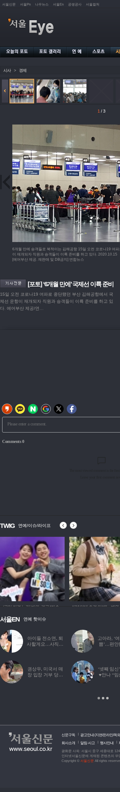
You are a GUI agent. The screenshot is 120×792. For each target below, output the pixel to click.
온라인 (108, 735)
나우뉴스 (42, 4)
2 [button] (103, 698)
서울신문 (9, 4)
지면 (98, 735)
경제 (22, 70)
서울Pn (25, 4)
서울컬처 (92, 4)
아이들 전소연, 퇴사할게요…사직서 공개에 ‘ (45, 644)
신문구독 (68, 735)
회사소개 (68, 743)
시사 (7, 70)
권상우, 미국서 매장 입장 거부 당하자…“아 (45, 675)
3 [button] (107, 698)
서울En (58, 4)
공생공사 (75, 4)
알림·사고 (87, 743)
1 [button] (99, 698)
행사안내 (107, 743)
